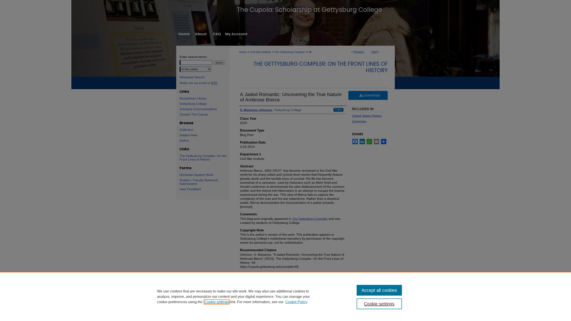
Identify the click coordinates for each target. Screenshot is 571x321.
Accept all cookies (379, 290)
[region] (285, 296)
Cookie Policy (296, 302)
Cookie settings (216, 302)
